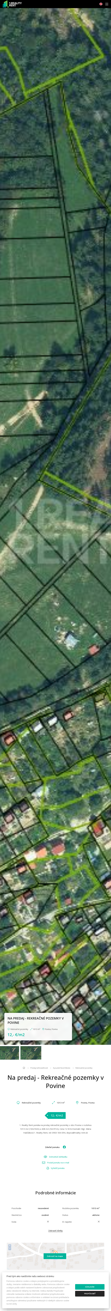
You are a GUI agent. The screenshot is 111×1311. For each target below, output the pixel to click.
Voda (14, 1221)
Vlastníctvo (17, 1215)
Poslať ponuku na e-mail (58, 1162)
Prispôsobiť (89, 1293)
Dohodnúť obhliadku (58, 1156)
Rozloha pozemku (70, 1208)
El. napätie (67, 1221)
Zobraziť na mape (55, 1256)
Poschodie (16, 1208)
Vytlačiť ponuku (58, 1168)
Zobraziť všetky (55, 1230)
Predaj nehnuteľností (39, 1068)
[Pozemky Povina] (55, 526)
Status (65, 1215)
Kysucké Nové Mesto (61, 1068)
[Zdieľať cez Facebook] (63, 1147)
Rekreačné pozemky (84, 1068)
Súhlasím (89, 1287)
